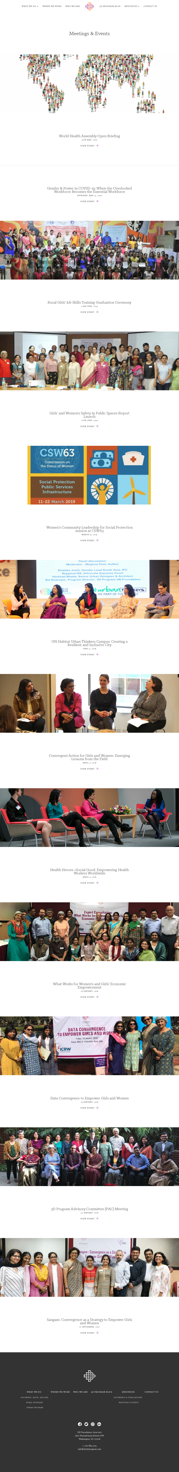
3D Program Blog (110, 6)
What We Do (29, 6)
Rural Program (34, 1403)
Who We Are (72, 6)
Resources (131, 6)
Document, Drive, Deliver (34, 1397)
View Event (87, 146)
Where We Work (52, 6)
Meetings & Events (129, 1403)
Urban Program (34, 1408)
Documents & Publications (128, 1397)
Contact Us (150, 6)
